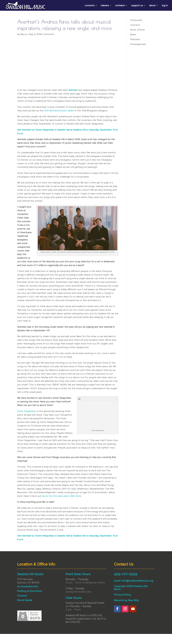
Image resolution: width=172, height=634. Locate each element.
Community (136, 20)
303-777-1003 (125, 574)
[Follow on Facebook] (117, 609)
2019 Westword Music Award (59, 110)
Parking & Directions (29, 590)
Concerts (49, 34)
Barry (24, 34)
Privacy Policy (122, 594)
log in (165, 5)
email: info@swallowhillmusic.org (133, 580)
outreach (120, 5)
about (152, 5)
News (133, 34)
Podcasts (135, 39)
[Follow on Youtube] (133, 609)
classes (105, 5)
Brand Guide (24, 600)
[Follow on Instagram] (125, 609)
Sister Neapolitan (26, 411)
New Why (133, 600)
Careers (22, 595)
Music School (137, 29)
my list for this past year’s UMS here (61, 496)
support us (137, 5)
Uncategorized (138, 44)
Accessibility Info (27, 586)
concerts (89, 5)
